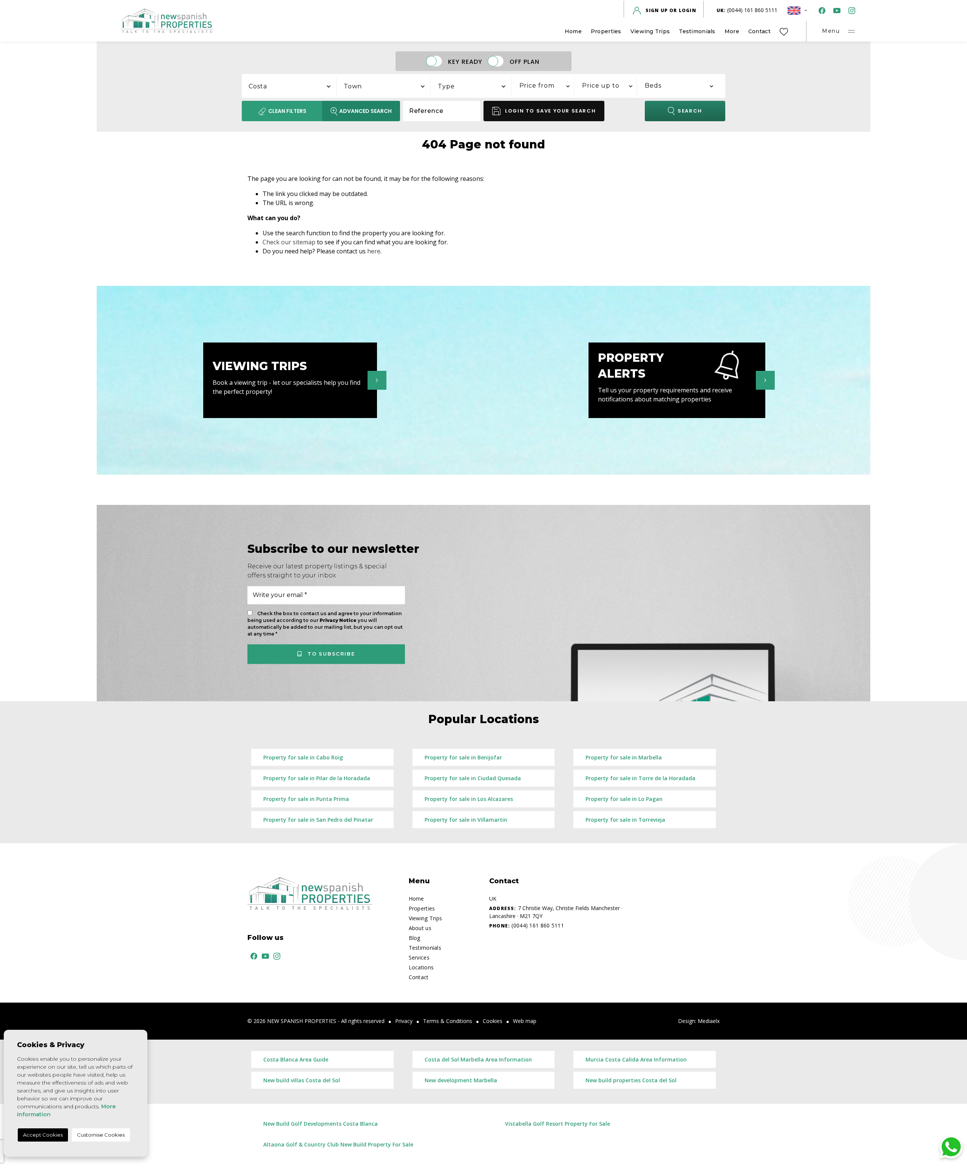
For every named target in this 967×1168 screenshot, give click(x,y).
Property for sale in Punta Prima (306, 798)
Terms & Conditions (447, 1021)
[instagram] (850, 10)
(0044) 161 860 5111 (747, 10)
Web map (524, 1021)
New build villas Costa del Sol (301, 1080)
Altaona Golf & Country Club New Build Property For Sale (338, 1144)
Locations (421, 967)
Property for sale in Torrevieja (625, 819)
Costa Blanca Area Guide (295, 1059)
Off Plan (524, 61)
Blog (414, 937)
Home (573, 31)
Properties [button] (606, 31)
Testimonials (697, 31)
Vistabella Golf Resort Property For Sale (557, 1123)
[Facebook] (820, 10)
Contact (759, 31)
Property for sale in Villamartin (466, 819)
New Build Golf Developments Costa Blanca (320, 1123)
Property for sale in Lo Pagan (624, 798)
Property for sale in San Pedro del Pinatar (318, 819)
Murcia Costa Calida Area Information (636, 1059)
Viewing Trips (650, 31)
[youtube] (835, 10)
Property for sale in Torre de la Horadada (640, 778)
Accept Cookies (43, 1135)
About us (420, 928)
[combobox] (289, 85)
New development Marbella (461, 1080)
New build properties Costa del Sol (631, 1080)
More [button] (731, 31)
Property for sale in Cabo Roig (303, 757)
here (373, 251)
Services (419, 957)
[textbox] (293, 86)
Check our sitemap (289, 242)
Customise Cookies (101, 1135)
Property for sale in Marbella (623, 757)
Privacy (403, 1021)
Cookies (492, 1021)
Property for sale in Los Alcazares (469, 798)
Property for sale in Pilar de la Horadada (316, 778)
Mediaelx (709, 1021)
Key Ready (465, 61)
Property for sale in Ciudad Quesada (473, 778)
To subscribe (330, 654)
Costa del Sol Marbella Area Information (478, 1059)
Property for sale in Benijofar (463, 757)
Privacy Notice (339, 620)
